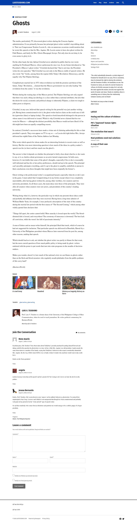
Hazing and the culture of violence (105, 116)
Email (52, 457)
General (93, 56)
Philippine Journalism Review (99, 64)
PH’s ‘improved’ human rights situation (103, 124)
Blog (100, 2)
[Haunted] (48, 282)
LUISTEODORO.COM (21, 2)
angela (22, 370)
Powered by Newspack (34, 518)
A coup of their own (99, 144)
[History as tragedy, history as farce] (73, 282)
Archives (111, 2)
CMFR (18, 510)
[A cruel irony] (24, 282)
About (105, 2)
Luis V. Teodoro (24, 32)
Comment (16, 434)
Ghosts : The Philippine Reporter (21, 419)
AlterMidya (20, 504)
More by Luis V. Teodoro (29, 324)
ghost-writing (31, 302)
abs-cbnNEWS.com (96, 47)
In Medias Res (95, 59)
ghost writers (23, 302)
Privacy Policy (46, 518)
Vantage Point (21, 17)
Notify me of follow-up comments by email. (26, 476)
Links (117, 2)
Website (15, 466)
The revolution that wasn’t (102, 131)
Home (95, 2)
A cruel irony (17, 291)
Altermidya (94, 50)
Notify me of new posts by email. (23, 481)
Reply (14, 364)
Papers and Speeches (97, 61)
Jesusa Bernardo (26, 390)
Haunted (40, 291)
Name (15, 457)
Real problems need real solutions (105, 138)
